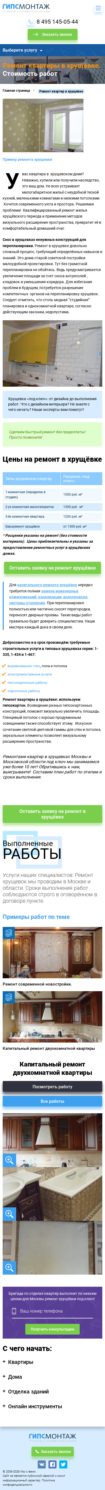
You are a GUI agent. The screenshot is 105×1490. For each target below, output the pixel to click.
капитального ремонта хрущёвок (47, 585)
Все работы (52, 1101)
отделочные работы (24, 691)
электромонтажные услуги (30, 674)
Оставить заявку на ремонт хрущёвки (52, 568)
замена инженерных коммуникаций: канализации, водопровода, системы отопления (48, 597)
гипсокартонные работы (27, 683)
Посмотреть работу (52, 1086)
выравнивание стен (24, 666)
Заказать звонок (57, 34)
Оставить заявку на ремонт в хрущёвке (52, 814)
